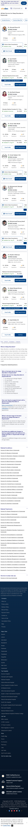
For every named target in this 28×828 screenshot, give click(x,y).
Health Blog (4, 736)
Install (23, 3)
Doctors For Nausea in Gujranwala (9, 453)
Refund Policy (4, 609)
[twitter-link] (7, 811)
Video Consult (8, 51)
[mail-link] (17, 811)
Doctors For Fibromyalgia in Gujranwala (10, 470)
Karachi (3, 634)
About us (3, 601)
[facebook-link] (9, 811)
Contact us (4, 615)
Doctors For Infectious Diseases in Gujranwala (12, 498)
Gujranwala (11, 341)
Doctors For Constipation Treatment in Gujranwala (13, 553)
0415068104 (5, 408)
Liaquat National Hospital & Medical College (12, 713)
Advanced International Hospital (9, 696)
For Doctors (4, 742)
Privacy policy (4, 604)
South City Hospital (6, 702)
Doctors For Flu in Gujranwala (8, 458)
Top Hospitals (4, 671)
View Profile (8, 84)
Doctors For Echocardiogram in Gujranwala (11, 534)
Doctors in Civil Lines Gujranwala (9, 578)
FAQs (2, 624)
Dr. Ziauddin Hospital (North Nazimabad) (11, 705)
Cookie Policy (7, 825)
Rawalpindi (4, 642)
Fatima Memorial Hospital (7, 682)
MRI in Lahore (4, 719)
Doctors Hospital (5, 674)
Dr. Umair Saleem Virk (14, 155)
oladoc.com (24, 805)
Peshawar (3, 648)
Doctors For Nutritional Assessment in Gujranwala (13, 547)
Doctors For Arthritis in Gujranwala (9, 478)
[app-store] (8, 760)
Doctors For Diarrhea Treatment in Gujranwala (12, 550)
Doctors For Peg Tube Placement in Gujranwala (12, 556)
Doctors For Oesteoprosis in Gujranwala (11, 464)
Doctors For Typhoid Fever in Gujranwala (11, 484)
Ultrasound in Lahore (6, 730)
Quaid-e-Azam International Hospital (10, 693)
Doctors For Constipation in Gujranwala (10, 500)
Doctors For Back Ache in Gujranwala (10, 450)
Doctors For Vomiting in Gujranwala (9, 481)
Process (3, 626)
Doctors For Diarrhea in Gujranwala (9, 503)
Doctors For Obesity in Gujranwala (9, 467)
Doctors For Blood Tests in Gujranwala (10, 522)
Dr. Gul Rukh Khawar (14, 92)
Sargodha (3, 657)
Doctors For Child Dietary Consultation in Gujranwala (14, 561)
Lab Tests (3, 750)
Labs (2, 747)
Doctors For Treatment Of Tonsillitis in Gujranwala (13, 570)
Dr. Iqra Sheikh (12, 59)
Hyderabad (4, 668)
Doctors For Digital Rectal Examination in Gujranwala (14, 517)
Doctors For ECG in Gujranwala (8, 519)
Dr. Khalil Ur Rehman (14, 255)
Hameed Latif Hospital (7, 676)
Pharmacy (3, 744)
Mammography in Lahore (7, 727)
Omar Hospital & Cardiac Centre (9, 685)
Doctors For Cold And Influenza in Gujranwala (12, 486)
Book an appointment (7, 405)
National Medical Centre (7, 710)
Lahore (3, 637)
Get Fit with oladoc (6, 753)
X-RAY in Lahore (5, 722)
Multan (3, 645)
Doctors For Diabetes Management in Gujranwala (13, 559)
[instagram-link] (12, 811)
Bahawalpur (4, 659)
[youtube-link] (14, 811)
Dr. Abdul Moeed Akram (15, 288)
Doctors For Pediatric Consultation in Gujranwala (13, 564)
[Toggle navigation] (26, 8)
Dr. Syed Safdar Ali (13, 320)
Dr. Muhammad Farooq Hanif (16, 221)
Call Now (20, 334)
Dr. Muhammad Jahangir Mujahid (15, 187)
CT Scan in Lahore (5, 725)
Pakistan (6, 341)
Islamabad (4, 640)
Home (2, 341)
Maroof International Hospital (8, 699)
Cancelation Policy (6, 621)
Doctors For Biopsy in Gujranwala (9, 514)
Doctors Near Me (17, 20)
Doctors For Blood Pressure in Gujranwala (11, 461)
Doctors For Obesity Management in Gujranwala (13, 511)
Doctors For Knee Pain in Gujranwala (10, 472)
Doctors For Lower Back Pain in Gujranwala (11, 475)
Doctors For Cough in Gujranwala (9, 495)
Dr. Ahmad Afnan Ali (14, 27)
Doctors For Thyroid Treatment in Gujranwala (12, 537)
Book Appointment (20, 51)
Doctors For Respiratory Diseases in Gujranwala (13, 456)
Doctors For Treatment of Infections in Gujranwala (13, 567)
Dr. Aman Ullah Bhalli (14, 123)
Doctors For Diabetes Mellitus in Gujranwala (12, 489)
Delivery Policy (5, 607)
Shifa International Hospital (8, 691)
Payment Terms (5, 612)
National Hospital (5, 679)
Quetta (3, 662)
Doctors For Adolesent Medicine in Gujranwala (12, 540)
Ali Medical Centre (5, 688)
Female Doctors (6, 20)
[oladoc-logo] (4, 8)
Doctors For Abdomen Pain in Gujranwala (11, 492)
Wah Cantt (4, 665)
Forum (2, 739)
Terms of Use (4, 618)
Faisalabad (4, 654)
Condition (18, 341)
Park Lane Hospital (6, 708)
